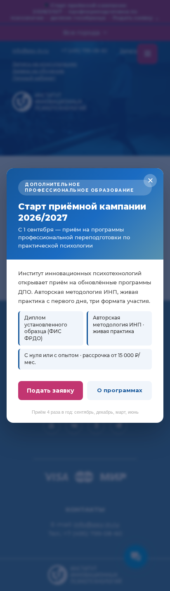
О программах (119, 390)
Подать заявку (50, 390)
